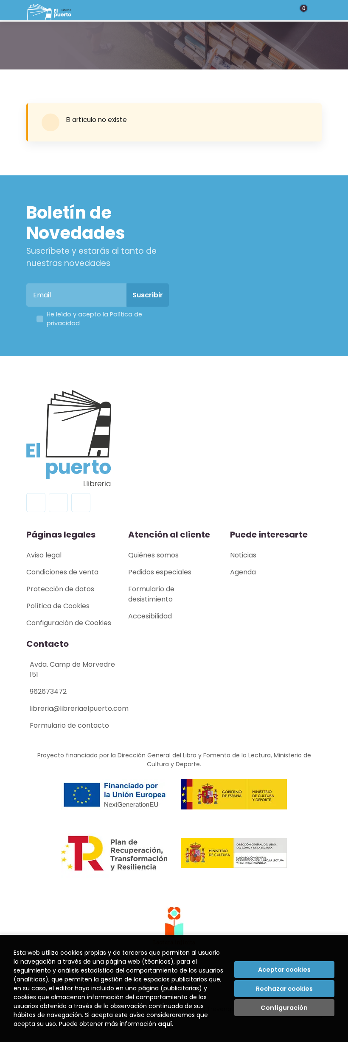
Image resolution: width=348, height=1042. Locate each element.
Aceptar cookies (284, 969)
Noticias (243, 555)
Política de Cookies (58, 606)
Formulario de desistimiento (151, 594)
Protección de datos (60, 589)
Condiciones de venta (62, 572)
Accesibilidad (150, 616)
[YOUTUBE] (80, 502)
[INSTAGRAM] (58, 502)
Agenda (243, 572)
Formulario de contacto (69, 725)
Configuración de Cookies (68, 623)
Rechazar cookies (284, 988)
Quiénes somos (153, 555)
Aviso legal (44, 555)
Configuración (284, 1007)
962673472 (48, 691)
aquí (165, 1024)
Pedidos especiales (159, 572)
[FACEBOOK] (35, 502)
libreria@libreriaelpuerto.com (79, 708)
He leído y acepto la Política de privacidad (94, 319)
